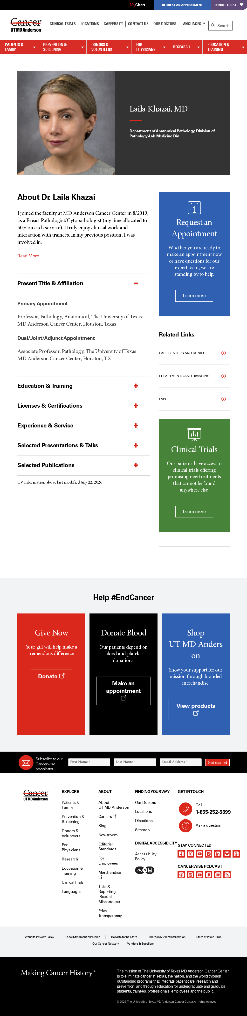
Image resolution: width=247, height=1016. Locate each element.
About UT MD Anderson (113, 805)
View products (195, 705)
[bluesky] (227, 854)
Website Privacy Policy (39, 937)
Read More (28, 256)
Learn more (194, 295)
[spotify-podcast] (190, 874)
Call (213, 809)
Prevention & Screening (55, 47)
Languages (191, 23)
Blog (102, 825)
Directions (144, 820)
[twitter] (190, 854)
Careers (111, 23)
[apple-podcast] (181, 874)
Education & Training (218, 47)
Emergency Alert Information (166, 937)
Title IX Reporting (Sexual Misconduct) (109, 894)
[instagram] (208, 854)
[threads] (236, 854)
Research (181, 47)
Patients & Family (14, 47)
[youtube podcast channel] (199, 874)
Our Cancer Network (105, 943)
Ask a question (208, 825)
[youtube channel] (199, 854)
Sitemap (142, 830)
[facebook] (181, 854)
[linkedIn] (217, 854)
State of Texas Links (208, 937)
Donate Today (226, 5)
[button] (71, 283)
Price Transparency (110, 913)
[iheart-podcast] (217, 874)
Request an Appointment (182, 5)
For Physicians (146, 47)
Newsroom (108, 835)
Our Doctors (164, 23)
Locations (143, 811)
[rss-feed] (227, 874)
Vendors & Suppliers (140, 943)
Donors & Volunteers (101, 47)
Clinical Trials (62, 23)
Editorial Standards (107, 847)
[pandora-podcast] (208, 874)
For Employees (108, 861)
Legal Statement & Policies (82, 937)
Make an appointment (123, 687)
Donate (48, 676)
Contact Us (138, 23)
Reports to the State (124, 937)
